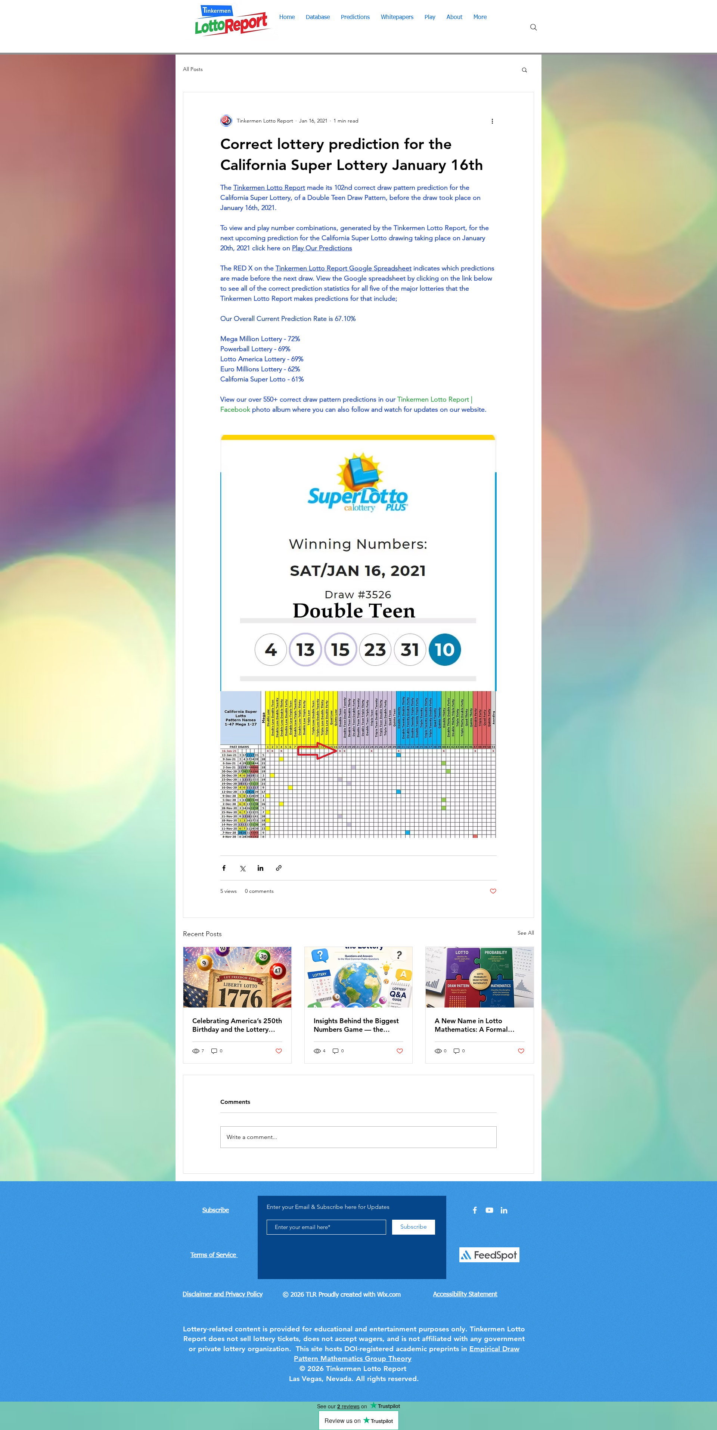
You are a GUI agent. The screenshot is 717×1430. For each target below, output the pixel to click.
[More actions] (492, 120)
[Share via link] (278, 868)
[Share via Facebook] (223, 868)
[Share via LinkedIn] (260, 868)
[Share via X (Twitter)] (242, 868)
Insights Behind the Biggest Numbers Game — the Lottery (356, 1025)
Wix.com (389, 1295)
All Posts (193, 69)
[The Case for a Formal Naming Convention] (480, 977)
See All (526, 932)
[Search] (533, 27)
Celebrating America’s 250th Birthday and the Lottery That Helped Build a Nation (237, 1025)
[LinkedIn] (504, 1210)
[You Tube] (489, 1210)
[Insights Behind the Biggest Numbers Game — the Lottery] (359, 977)
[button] (524, 69)
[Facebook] (474, 1210)
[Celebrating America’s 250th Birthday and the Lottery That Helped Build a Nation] (237, 977)
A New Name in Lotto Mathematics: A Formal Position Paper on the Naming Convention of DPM (478, 1025)
